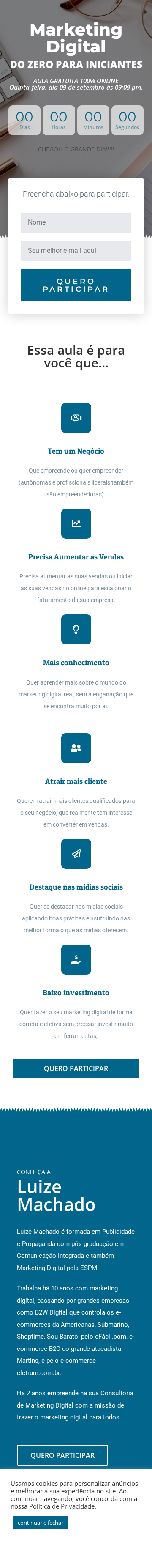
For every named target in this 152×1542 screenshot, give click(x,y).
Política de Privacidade (62, 1506)
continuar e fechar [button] (40, 1522)
